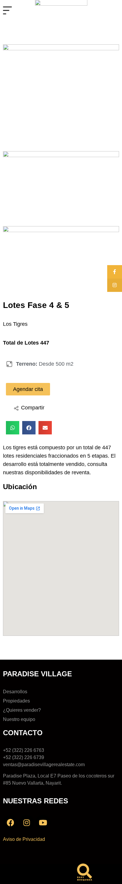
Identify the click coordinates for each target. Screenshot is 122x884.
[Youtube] (43, 822)
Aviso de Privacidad (24, 839)
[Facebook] (10, 822)
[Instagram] (26, 822)
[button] (29, 408)
